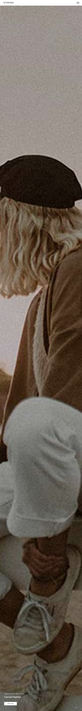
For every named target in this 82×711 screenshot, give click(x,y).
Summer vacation (9, 693)
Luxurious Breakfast (15, 697)
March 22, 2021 (20, 693)
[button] (74, 707)
